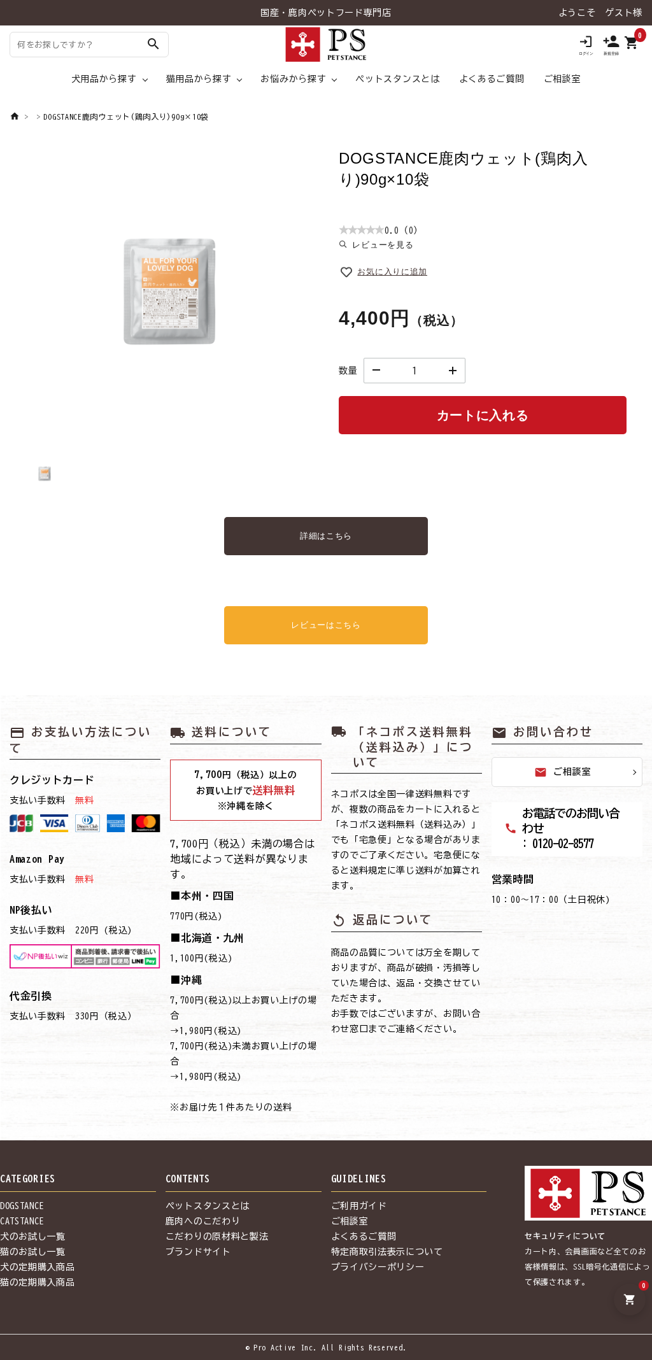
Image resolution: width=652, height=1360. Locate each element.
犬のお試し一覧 (33, 1236)
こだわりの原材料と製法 (217, 1236)
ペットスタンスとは (397, 78)
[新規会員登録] (611, 44)
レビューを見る (382, 245)
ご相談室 (562, 78)
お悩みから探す (293, 78)
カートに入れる (483, 415)
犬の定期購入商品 (37, 1267)
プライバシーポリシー (378, 1267)
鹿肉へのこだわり (203, 1221)
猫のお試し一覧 (33, 1251)
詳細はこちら (326, 536)
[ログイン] (585, 44)
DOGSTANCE (22, 1205)
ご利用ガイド (359, 1205)
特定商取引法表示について (387, 1251)
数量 (348, 370)
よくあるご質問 (492, 78)
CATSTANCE (22, 1221)
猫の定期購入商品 (37, 1282)
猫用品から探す (199, 78)
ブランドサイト (198, 1251)
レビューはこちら (326, 625)
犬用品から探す (104, 78)
